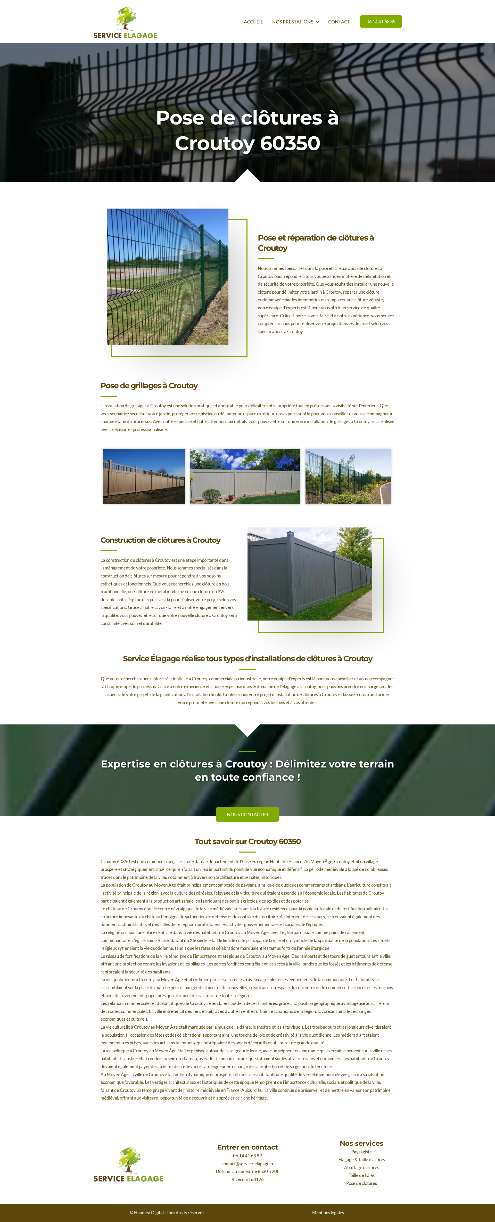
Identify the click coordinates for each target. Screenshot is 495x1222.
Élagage (346, 1159)
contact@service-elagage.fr (247, 1163)
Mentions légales (328, 1212)
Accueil (253, 21)
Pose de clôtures (361, 1183)
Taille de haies (362, 1175)
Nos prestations (293, 21)
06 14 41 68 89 (247, 1155)
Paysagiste (361, 1151)
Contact (339, 21)
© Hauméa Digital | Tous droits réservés (167, 1212)
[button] (316, 21)
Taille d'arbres (371, 1159)
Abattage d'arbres (361, 1167)
